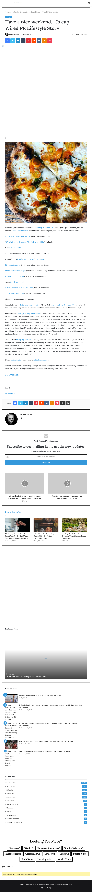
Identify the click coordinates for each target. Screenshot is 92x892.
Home (9, 12)
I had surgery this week (43, 228)
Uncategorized (12, 804)
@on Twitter (7, 867)
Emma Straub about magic (15, 271)
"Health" (9, 811)
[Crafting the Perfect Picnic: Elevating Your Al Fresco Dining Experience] (74, 525)
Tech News (10, 793)
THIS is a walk (15, 248)
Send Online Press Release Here (61, 884)
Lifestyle (16, 12)
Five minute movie (12, 265)
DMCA (35, 884)
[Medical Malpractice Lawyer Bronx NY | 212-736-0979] (11, 698)
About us (29, 884)
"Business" (10, 808)
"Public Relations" (13, 819)
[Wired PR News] (18, 3)
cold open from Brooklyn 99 (62, 305)
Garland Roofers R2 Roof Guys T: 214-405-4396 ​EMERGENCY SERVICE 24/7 (49, 741)
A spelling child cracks (14, 276)
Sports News (11, 797)
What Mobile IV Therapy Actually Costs (26, 676)
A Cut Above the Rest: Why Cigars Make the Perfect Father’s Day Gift (44, 536)
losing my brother (23, 340)
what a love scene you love (30, 305)
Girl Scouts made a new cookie (17, 236)
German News (11, 815)
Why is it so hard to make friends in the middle (25, 242)
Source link (9, 394)
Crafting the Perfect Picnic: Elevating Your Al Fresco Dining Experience (74, 536)
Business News (12, 783)
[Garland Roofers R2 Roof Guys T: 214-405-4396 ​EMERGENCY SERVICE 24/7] (11, 744)
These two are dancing (14, 293)
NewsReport (13, 34)
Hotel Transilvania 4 (20, 231)
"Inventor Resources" (14, 822)
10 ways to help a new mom (29, 313)
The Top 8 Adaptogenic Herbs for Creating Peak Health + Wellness (44, 751)
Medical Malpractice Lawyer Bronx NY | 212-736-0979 (40, 695)
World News (11, 786)
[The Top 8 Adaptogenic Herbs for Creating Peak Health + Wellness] (11, 758)
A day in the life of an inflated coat (19, 288)
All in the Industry (41, 360)
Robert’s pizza (16, 360)
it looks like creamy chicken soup (30, 259)
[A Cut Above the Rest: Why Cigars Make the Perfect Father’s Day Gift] (46, 525)
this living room (16, 282)
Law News (10, 801)
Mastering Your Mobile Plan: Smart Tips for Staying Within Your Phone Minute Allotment (16, 536)
